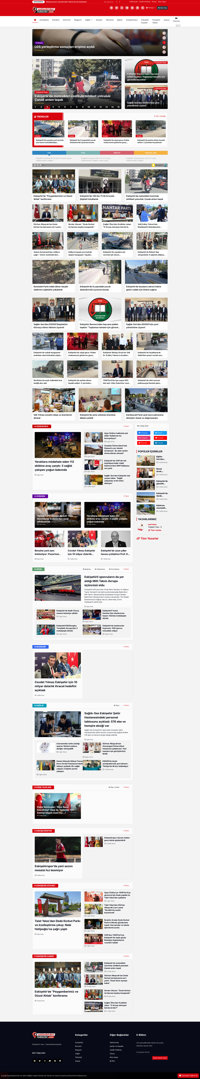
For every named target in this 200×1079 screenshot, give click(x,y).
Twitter (159, 433)
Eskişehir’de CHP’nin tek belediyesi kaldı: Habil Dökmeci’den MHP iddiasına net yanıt (107, 466)
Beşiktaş (87, 569)
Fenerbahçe (114, 569)
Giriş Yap (163, 8)
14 (112, 107)
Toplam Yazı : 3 (155, 527)
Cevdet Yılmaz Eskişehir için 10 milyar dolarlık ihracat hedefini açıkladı (81, 552)
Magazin (78, 20)
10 (89, 107)
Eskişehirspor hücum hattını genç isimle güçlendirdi (117, 840)
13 (106, 107)
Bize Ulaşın (162, 2)
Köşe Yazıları (114, 787)
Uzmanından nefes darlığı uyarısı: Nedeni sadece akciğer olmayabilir (68, 748)
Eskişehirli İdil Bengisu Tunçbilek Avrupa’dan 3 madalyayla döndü (67, 630)
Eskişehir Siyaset (145, 21)
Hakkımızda (134, 2)
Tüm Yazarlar (149, 538)
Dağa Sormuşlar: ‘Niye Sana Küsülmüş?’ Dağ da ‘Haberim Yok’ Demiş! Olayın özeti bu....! (56, 810)
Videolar (176, 21)
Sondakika (44, 20)
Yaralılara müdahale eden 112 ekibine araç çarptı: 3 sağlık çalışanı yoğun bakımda (54, 465)
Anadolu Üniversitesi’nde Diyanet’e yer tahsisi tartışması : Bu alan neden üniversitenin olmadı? (107, 451)
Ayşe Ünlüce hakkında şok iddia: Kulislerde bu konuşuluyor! (116, 437)
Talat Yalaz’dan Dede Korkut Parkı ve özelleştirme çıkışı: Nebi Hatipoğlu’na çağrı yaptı (57, 925)
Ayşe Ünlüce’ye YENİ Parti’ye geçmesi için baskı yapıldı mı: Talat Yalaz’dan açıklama (117, 896)
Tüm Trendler (160, 116)
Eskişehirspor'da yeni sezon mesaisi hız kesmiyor (54, 868)
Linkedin (160, 443)
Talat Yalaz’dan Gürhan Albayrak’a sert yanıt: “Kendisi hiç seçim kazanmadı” (105, 910)
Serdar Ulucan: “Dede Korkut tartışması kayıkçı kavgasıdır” (117, 993)
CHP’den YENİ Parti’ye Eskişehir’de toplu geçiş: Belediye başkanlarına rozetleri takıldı (106, 940)
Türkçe (151, 8)
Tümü (126, 426)
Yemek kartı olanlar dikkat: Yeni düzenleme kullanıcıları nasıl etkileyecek (55, 519)
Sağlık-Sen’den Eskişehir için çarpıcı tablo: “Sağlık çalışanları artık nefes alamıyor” (108, 481)
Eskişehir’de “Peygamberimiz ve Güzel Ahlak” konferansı (56, 993)
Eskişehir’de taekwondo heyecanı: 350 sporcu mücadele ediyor (113, 630)
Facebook (144, 433)
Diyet (117, 705)
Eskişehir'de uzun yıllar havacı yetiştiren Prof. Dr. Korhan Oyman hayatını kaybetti (115, 552)
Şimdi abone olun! (160, 1058)
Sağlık (77, 1054)
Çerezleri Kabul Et (189, 1075)
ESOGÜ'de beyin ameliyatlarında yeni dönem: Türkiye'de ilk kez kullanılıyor (115, 765)
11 (95, 107)
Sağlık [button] (88, 20)
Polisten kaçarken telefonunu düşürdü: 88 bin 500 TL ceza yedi (83, 47)
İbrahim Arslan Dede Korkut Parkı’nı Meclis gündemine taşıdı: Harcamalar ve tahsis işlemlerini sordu (107, 925)
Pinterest (143, 443)
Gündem (55, 20)
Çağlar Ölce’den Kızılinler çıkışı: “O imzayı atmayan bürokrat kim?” (115, 1007)
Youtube (160, 438)
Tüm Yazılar (155, 530)
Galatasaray (100, 569)
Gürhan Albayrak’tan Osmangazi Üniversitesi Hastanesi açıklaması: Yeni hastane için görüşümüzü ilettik (105, 750)
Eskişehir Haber (156, 21)
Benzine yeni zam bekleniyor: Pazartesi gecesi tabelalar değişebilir (47, 552)
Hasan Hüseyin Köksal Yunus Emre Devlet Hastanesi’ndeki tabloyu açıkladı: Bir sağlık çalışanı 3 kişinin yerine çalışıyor (60, 767)
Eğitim (120, 20)
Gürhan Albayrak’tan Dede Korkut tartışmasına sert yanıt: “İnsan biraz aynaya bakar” (107, 980)
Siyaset (99, 20)
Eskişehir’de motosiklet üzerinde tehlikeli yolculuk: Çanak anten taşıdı (116, 967)
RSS (113, 1061)
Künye (154, 2)
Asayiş (166, 20)
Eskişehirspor (132, 20)
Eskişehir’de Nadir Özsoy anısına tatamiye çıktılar (67, 613)
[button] (116, 2)
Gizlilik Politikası (144, 2)
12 (101, 107)
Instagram (143, 438)
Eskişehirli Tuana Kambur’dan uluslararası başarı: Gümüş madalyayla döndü (105, 616)
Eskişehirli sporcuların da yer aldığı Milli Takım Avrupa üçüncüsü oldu (104, 581)
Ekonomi (67, 20)
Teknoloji (110, 20)
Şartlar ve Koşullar (116, 1046)
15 (118, 107)
